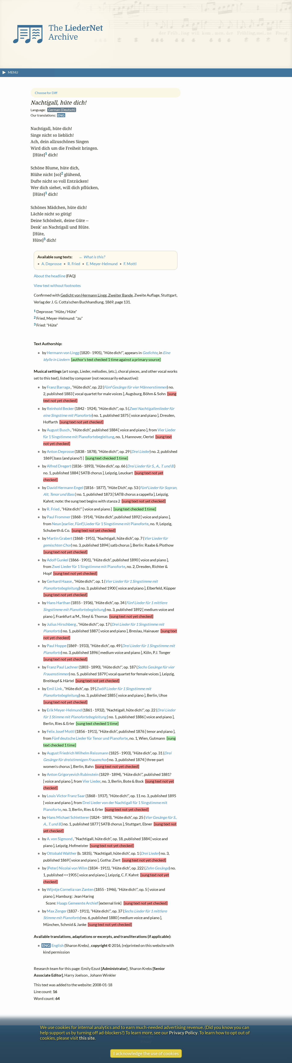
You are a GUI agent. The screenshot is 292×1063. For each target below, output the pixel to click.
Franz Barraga (58, 387)
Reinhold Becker (60, 409)
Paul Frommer (58, 517)
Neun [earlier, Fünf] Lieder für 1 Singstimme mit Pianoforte (100, 524)
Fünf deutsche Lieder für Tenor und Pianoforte (90, 738)
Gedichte (150, 352)
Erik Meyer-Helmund (64, 710)
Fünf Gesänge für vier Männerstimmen (135, 387)
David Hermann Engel (65, 487)
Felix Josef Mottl (61, 731)
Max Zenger (57, 911)
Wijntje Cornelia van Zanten (70, 889)
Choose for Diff (46, 93)
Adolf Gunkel (57, 560)
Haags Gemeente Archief (77, 903)
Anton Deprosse (60, 451)
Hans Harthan (58, 603)
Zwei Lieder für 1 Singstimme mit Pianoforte (88, 567)
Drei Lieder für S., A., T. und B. (150, 466)
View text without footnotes (57, 286)
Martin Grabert (59, 538)
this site (87, 1038)
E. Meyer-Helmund (102, 264)
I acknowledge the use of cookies (146, 1053)
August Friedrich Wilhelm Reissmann (77, 753)
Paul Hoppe (56, 645)
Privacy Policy (183, 1032)
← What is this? (89, 257)
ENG (61, 115)
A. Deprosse (51, 264)
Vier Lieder (91, 781)
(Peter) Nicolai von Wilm (67, 868)
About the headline (49, 276)
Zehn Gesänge (157, 868)
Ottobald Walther (62, 853)
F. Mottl (130, 264)
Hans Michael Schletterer (68, 817)
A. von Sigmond (59, 839)
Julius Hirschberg (61, 624)
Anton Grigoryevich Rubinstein (73, 774)
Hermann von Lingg (63, 352)
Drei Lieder (140, 451)
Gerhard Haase (59, 581)
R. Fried (74, 264)
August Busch (58, 430)
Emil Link (54, 688)
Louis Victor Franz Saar (66, 796)
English (58, 945)
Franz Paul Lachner (62, 667)
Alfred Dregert (59, 466)
